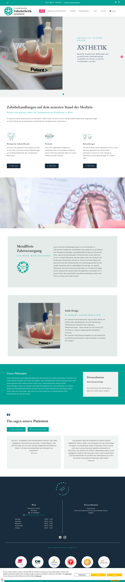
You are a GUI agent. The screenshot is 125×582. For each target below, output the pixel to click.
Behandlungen (84, 11)
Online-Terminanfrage (72, 2)
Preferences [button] (38, 576)
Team (95, 11)
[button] (14, 166)
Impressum (51, 548)
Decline (98, 575)
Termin (113, 11)
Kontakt (103, 11)
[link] (56, 11)
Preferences (82, 575)
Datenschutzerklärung (63, 548)
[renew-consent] (2, 580)
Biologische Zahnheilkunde (56, 11)
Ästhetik (72, 11)
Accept (114, 575)
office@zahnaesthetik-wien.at (35, 515)
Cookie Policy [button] (68, 574)
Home (42, 11)
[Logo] (18, 11)
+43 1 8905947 (34, 513)
